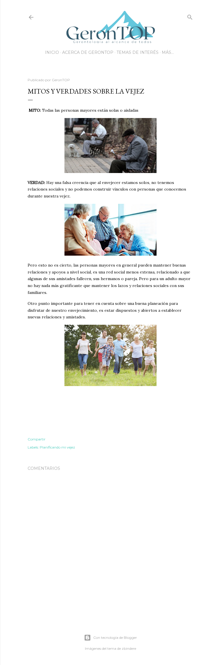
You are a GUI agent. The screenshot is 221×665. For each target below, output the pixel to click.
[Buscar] (189, 16)
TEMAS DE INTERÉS (138, 52)
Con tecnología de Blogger (115, 637)
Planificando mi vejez (57, 447)
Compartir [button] (36, 439)
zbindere (129, 648)
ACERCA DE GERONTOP (87, 52)
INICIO (52, 52)
